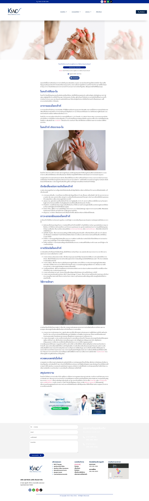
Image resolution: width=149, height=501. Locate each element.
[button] (74, 78)
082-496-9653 (93, 471)
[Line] (108, 1)
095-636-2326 (93, 466)
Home (60, 71)
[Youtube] (105, 1)
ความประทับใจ (75, 12)
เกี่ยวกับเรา (99, 12)
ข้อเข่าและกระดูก (72, 67)
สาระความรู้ (78, 67)
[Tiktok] (111, 1)
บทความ (87, 12)
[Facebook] (30, 490)
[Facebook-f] (102, 1)
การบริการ (62, 12)
